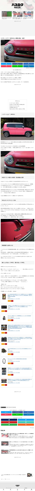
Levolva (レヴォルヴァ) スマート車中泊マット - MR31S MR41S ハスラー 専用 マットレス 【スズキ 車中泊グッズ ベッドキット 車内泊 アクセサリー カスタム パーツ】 (20, 338)
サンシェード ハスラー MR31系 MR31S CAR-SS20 (17, 358)
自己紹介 (11, 407)
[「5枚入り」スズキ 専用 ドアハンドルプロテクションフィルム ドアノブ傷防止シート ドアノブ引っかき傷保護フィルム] (4, 307)
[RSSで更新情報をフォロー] (26, 425)
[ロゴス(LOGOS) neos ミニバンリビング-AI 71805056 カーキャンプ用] (4, 351)
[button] (32, 239)
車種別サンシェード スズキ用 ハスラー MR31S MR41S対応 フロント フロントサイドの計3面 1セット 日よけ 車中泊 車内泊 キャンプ (20, 369)
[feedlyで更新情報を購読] (9, 425)
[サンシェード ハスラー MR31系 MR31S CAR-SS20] (4, 361)
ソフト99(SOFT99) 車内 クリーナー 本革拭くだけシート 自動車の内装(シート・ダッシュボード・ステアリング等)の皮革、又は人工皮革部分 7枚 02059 (20, 295)
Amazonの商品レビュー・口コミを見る (14, 298)
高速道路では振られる (13, 107)
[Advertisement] (17, 28)
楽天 (12, 320)
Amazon (9, 320)
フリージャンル (4, 407)
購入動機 (14, 407)
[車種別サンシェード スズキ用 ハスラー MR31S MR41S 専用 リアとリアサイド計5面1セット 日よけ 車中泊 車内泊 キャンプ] (4, 381)
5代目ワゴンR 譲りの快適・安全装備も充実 (17, 104)
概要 (7, 407)
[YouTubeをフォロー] (9, 422)
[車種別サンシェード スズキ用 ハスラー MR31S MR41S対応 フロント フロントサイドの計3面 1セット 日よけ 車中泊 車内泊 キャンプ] (4, 371)
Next (34, 15)
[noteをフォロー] (26, 422)
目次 (16, 100)
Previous (0, 15)
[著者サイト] (9, 420)
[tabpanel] (7, 15)
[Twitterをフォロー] (26, 420)
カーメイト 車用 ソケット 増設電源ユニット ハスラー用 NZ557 (19, 315)
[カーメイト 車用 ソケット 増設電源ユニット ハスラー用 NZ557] (4, 318)
